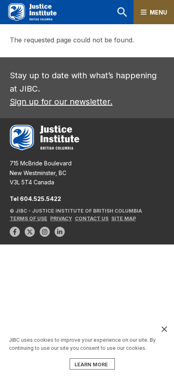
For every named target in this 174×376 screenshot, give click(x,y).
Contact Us (91, 218)
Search (111, 12)
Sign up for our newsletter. (61, 102)
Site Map (123, 218)
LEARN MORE (91, 364)
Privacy (61, 218)
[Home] (32, 12)
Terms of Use (28, 218)
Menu (158, 12)
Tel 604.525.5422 (35, 198)
